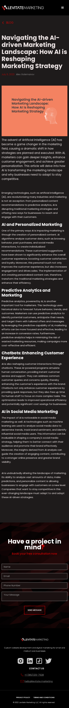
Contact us (36, 668)
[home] (23, 7)
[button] (62, 8)
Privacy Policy (23, 697)
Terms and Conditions (44, 697)
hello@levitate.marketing (39, 681)
